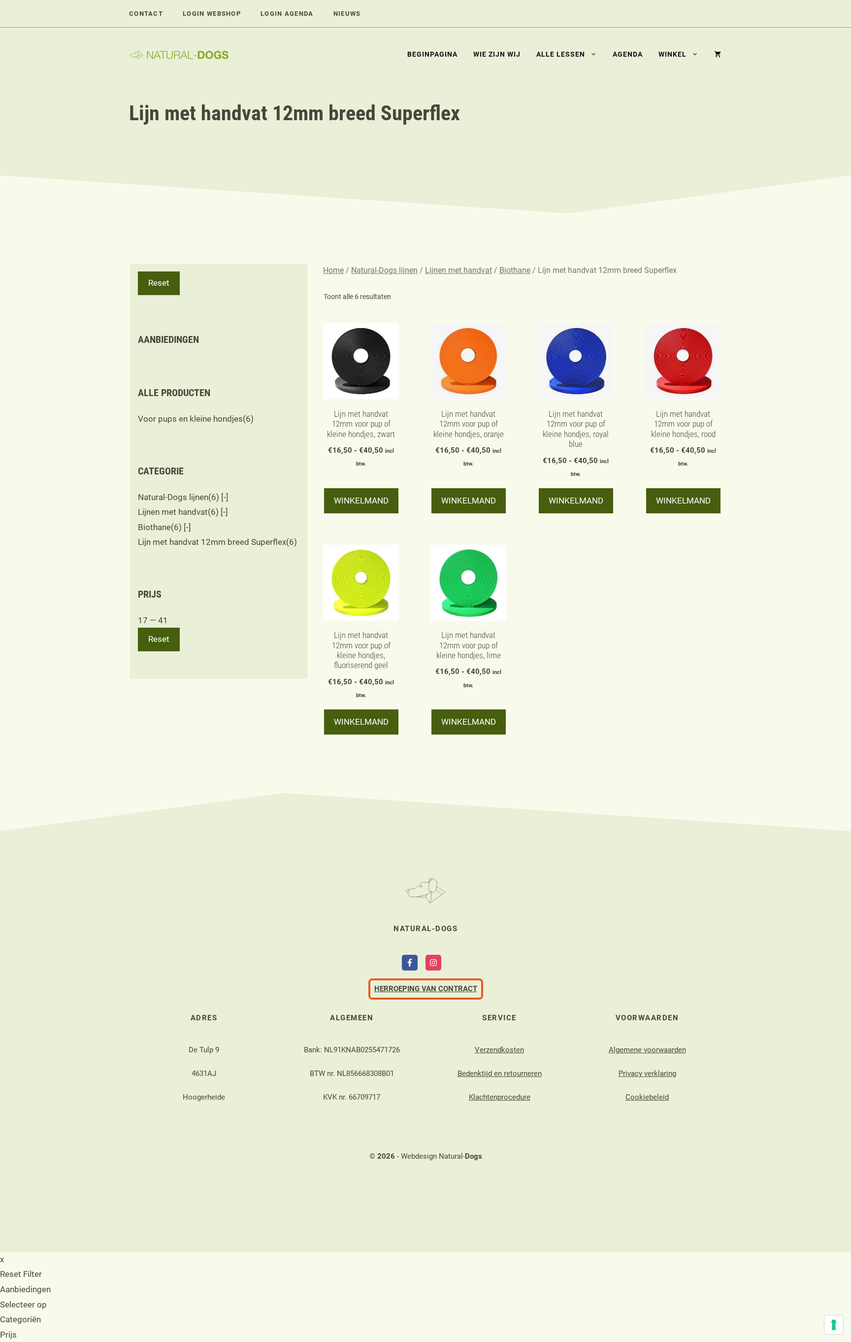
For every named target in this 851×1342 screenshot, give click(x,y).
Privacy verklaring (647, 1073)
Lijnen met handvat (458, 270)
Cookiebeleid (647, 1097)
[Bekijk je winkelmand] (713, 54)
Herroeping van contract (425, 988)
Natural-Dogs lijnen (384, 270)
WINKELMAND (361, 500)
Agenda (628, 54)
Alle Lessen (560, 54)
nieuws (347, 13)
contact (146, 13)
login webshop (212, 13)
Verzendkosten (499, 1049)
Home (333, 270)
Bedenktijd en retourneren (500, 1073)
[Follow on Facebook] (410, 963)
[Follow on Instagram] (433, 963)
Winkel (672, 54)
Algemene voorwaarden (647, 1049)
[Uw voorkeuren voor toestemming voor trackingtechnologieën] (833, 1324)
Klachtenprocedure (499, 1097)
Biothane (514, 270)
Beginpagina (432, 54)
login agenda (287, 13)
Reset (158, 283)
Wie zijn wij (497, 54)
